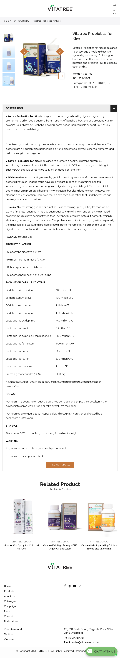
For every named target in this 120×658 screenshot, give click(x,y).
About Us (9, 596)
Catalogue (10, 601)
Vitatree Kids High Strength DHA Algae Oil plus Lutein (60, 547)
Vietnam (9, 639)
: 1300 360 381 (74, 637)
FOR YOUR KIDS (21, 20)
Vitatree (87, 73)
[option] (42, 56)
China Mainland (13, 629)
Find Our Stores (60, 464)
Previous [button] (24, 51)
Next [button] (60, 51)
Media (7, 611)
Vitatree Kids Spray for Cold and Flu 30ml (21, 547)
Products (9, 591)
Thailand (9, 634)
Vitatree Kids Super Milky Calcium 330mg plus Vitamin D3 (99, 547)
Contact (8, 616)
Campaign (10, 606)
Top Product (90, 86)
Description (14, 108)
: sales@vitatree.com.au (81, 642)
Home (5, 20)
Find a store (11, 621)
